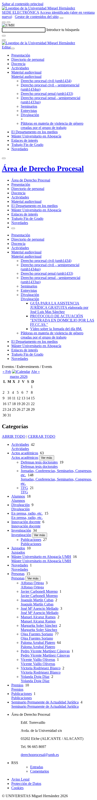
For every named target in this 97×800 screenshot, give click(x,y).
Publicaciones (31, 540)
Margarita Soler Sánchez (39, 625)
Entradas (36, 767)
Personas (17, 574)
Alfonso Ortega (32, 583)
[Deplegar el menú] (13, 228)
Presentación (20, 55)
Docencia (18, 64)
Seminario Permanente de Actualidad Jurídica (45, 702)
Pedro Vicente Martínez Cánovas (45, 651)
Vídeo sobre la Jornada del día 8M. (56, 329)
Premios (17, 685)
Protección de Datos (26, 784)
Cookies (17, 788)
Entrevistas (29, 111)
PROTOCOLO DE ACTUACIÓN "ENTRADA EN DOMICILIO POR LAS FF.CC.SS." (62, 320)
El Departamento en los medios (34, 132)
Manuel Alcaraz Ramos (38, 617)
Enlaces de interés (24, 140)
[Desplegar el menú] (8, 22)
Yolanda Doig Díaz (35, 677)
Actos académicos (24, 453)
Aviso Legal (20, 779)
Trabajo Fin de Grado (27, 145)
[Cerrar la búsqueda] (4, 40)
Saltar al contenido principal (22, 4)
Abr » (35, 372)
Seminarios (29, 106)
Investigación (21, 530)
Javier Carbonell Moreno (39, 591)
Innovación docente (25, 522)
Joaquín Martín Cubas (37, 600)
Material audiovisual (26, 72)
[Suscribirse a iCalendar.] (21, 372)
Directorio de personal (27, 59)
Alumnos (18, 496)
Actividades (20, 68)
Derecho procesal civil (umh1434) (46, 81)
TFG (24, 488)
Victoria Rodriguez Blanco (41, 668)
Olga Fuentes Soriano (37, 634)
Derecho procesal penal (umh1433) (47, 94)
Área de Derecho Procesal (43, 168)
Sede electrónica (20, 12)
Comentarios (39, 771)
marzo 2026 (19, 377)
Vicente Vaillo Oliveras (38, 660)
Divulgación (30, 115)
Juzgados (18, 548)
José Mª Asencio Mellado (39, 608)
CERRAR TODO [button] (41, 436)
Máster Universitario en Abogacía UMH (41, 557)
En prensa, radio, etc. (27, 513)
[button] (26, 77)
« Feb (7, 372)
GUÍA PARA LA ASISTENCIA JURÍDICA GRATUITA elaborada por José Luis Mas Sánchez (59, 307)
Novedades (19, 149)
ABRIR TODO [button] (13, 436)
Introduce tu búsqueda (62, 30)
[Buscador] (61, 18)
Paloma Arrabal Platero (38, 643)
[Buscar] (4, 35)
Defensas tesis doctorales (39, 462)
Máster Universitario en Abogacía (36, 136)
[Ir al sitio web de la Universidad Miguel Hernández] (38, 8)
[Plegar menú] (13, 48)
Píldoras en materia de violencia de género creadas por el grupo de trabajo (52, 125)
